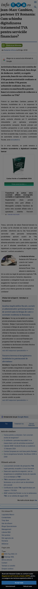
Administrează (10, 586)
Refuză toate (27, 586)
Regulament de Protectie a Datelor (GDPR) (16, 576)
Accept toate (19, 583)
